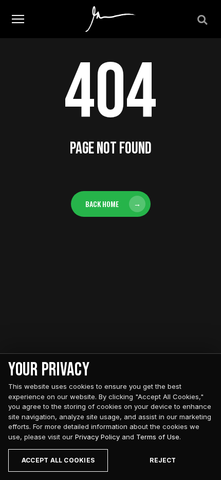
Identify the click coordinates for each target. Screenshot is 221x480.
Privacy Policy (97, 437)
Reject (163, 460)
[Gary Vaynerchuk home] (111, 19)
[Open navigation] (18, 19)
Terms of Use (157, 437)
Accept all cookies (58, 460)
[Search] (201, 19)
